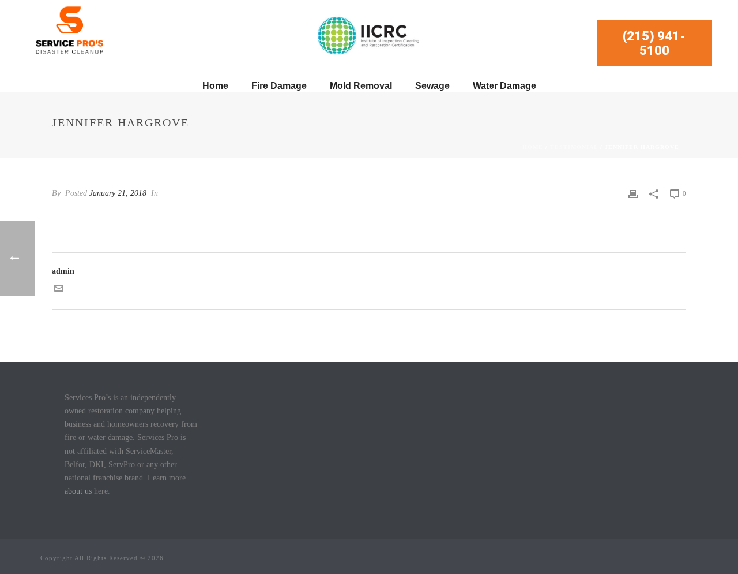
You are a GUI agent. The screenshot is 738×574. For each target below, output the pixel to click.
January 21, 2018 (117, 193)
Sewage (432, 86)
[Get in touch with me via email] (58, 290)
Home (215, 86)
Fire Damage (279, 86)
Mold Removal (361, 86)
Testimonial (574, 147)
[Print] (633, 193)
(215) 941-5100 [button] (654, 43)
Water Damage (504, 86)
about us (78, 491)
